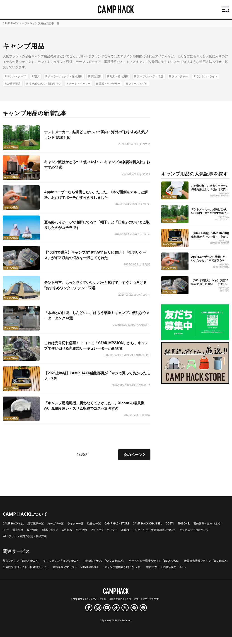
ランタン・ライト (207, 76)
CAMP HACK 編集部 (132, 355)
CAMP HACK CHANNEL (147, 523)
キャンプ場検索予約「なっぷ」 (123, 567)
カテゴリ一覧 (55, 523)
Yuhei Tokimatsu (140, 204)
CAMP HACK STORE (116, 523)
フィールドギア (137, 84)
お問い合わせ (49, 530)
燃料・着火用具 (119, 76)
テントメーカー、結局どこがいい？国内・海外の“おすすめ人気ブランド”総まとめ (209, 212)
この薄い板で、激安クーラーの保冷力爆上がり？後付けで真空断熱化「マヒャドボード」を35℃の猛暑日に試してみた (209, 191)
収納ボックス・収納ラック (45, 84)
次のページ (133, 454)
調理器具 (96, 76)
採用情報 (32, 530)
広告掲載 (66, 530)
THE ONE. (184, 523)
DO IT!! (169, 523)
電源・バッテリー (109, 84)
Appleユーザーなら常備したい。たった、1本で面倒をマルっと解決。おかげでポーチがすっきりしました (209, 262)
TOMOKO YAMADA (138, 385)
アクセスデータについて (194, 530)
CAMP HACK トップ (15, 23)
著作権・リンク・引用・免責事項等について (148, 530)
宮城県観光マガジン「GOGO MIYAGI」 (77, 567)
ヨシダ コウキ (141, 144)
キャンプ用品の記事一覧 (44, 23)
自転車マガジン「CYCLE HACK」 (105, 561)
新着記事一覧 (35, 523)
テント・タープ (16, 76)
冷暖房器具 (14, 84)
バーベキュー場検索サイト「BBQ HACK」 (154, 561)
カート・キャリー (79, 84)
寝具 (36, 76)
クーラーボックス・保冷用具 (65, 76)
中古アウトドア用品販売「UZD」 (166, 567)
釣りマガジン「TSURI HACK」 (62, 561)
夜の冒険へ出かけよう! (207, 523)
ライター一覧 (75, 523)
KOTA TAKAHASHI (139, 325)
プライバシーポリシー (104, 530)
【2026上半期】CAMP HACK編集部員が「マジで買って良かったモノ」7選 (210, 236)
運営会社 (17, 530)
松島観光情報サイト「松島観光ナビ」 (26, 567)
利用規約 (81, 530)
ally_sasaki (143, 174)
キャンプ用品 (11, 147)
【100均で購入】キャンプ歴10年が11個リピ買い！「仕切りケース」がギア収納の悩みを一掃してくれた (210, 285)
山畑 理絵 (144, 264)
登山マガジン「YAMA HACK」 (21, 561)
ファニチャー (180, 76)
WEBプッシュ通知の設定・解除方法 (25, 536)
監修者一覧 (94, 523)
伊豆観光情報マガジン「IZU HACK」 (206, 561)
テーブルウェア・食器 (150, 76)
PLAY (6, 530)
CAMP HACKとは (13, 523)
